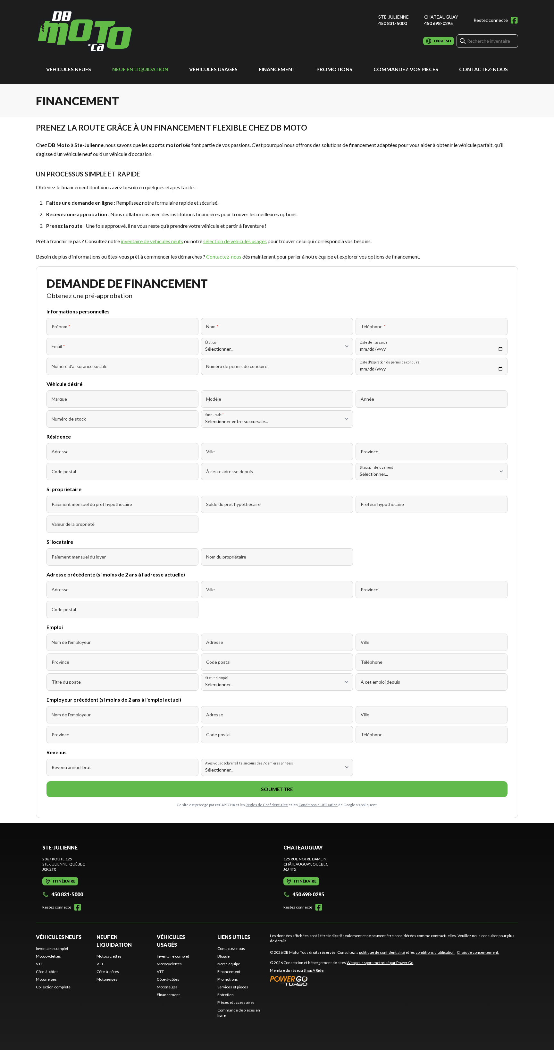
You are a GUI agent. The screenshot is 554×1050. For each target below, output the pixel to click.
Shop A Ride (313, 970)
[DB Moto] (85, 31)
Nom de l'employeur (71, 642)
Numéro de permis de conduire (236, 366)
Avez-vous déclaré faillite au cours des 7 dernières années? (249, 763)
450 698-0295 (438, 23)
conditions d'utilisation (435, 952)
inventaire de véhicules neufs (152, 241)
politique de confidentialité (382, 952)
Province (369, 451)
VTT (39, 963)
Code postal (64, 471)
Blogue (223, 956)
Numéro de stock (69, 419)
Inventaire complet (52, 948)
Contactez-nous (483, 69)
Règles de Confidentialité (267, 805)
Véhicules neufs (68, 69)
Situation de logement (376, 467)
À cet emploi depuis (380, 682)
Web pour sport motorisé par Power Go (380, 962)
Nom (212, 326)
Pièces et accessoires (236, 1002)
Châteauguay (441, 17)
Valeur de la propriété (73, 524)
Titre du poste (66, 682)
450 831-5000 (392, 23)
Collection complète (53, 987)
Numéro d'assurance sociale (79, 366)
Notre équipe (228, 963)
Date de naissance (373, 342)
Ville (210, 451)
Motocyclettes (48, 956)
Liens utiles (233, 937)
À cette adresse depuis (229, 471)
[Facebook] (514, 20)
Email (58, 346)
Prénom (61, 326)
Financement (277, 69)
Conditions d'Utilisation (318, 805)
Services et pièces (232, 987)
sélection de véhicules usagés (235, 241)
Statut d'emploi (216, 678)
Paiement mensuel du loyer (79, 556)
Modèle (213, 399)
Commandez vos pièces (406, 69)
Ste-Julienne (393, 17)
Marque (59, 399)
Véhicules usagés (213, 69)
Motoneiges (46, 979)
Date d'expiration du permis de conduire (389, 362)
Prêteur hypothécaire (382, 504)
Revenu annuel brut (71, 767)
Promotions (334, 69)
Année (367, 399)
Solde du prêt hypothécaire (233, 504)
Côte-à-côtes (47, 971)
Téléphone (373, 326)
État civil (211, 342)
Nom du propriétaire (226, 556)
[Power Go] (342, 981)
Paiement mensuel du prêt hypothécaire (92, 504)
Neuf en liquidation (140, 69)
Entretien (225, 994)
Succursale (214, 415)
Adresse (60, 451)
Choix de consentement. (478, 952)
